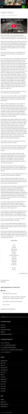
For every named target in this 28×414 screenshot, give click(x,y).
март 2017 (3, 365)
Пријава (2, 399)
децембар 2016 (4, 367)
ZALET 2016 (8, 352)
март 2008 (3, 391)
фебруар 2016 (4, 379)
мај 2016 (2, 374)
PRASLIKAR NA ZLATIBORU (6, 334)
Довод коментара (4, 404)
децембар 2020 (4, 360)
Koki (2, 6)
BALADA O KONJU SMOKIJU (10, 347)
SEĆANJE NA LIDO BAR (5, 329)
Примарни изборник (26, 6)
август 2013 (3, 386)
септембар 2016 (4, 370)
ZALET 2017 (5, 281)
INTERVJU (3, 332)
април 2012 (3, 388)
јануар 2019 (3, 363)
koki (9, 15)
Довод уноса (3, 401)
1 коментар (14, 15)
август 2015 (3, 384)
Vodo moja (3, 325)
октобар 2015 (3, 381)
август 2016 (3, 372)
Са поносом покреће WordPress (6, 412)
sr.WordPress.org (4, 406)
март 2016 (3, 377)
